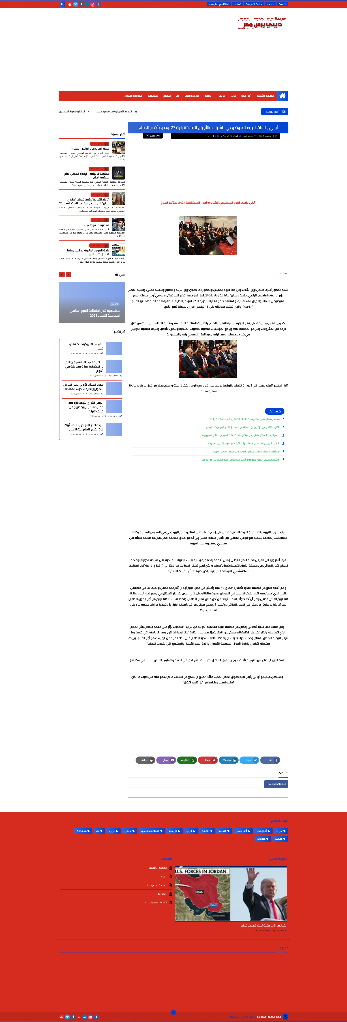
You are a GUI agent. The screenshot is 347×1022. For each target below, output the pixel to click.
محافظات (82, 831)
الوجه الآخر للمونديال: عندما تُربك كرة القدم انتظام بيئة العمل (84, 427)
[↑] (173, 1012)
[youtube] (69, 4)
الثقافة (205, 831)
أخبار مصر (246, 95)
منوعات (261, 838)
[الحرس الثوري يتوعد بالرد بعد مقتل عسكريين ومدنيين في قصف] (114, 406)
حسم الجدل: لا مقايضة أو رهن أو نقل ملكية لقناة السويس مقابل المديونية (241, 435)
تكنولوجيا (153, 95)
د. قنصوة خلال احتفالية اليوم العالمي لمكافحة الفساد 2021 (95, 313)
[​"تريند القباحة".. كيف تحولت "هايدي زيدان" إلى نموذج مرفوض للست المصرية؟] (118, 198)
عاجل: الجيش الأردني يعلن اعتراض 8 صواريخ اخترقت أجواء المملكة (83, 387)
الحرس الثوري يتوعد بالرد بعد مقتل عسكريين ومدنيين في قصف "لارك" (85, 407)
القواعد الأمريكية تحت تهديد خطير (146, 111)
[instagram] (92, 4)
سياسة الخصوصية (254, 4)
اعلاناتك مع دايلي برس (219, 4)
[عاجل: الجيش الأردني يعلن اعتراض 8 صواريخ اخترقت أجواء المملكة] (114, 388)
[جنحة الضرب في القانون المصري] (118, 147)
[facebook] (98, 4)
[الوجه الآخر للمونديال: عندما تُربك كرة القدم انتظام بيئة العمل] (114, 429)
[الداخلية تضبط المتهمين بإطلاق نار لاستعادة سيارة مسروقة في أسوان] (114, 366)
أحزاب (279, 831)
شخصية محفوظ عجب (96, 225)
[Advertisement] (173, 63)
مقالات (278, 838)
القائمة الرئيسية (265, 95)
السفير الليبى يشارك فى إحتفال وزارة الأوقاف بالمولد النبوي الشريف (244, 443)
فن (177, 95)
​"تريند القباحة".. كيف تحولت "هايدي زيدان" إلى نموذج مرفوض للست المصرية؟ (84, 201)
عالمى (221, 95)
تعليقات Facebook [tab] (276, 784)
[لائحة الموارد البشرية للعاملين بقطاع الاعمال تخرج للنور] (118, 249)
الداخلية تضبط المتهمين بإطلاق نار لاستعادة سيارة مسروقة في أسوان (79, 111)
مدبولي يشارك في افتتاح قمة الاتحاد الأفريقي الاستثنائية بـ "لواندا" (244, 419)
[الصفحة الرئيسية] (282, 96)
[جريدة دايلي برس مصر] (262, 22)
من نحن (270, 4)
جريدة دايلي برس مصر (241, 1017)
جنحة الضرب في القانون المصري (90, 148)
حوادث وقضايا (192, 95)
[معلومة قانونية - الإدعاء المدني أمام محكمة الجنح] (118, 173)
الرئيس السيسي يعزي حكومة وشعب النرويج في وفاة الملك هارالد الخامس (240, 459)
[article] (92, 302)
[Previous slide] (68, 274)
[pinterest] (79, 1016)
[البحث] (62, 4)
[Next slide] (62, 274)
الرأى (189, 831)
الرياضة (208, 95)
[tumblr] (81, 4)
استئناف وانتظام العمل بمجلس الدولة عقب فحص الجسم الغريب (246, 451)
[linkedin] (87, 4)
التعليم (167, 95)
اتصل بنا (237, 4)
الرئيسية (282, 4)
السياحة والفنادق (134, 95)
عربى (233, 95)
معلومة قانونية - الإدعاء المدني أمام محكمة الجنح (86, 175)
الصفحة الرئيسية (230, 136)
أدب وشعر (241, 831)
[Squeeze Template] (285, 1017)
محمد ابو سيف (278, 930)
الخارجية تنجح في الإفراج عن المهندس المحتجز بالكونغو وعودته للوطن (243, 427)
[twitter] (75, 4)
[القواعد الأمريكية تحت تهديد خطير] (114, 348)
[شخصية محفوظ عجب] (118, 224)
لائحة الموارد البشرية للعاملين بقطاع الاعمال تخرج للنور (87, 252)
